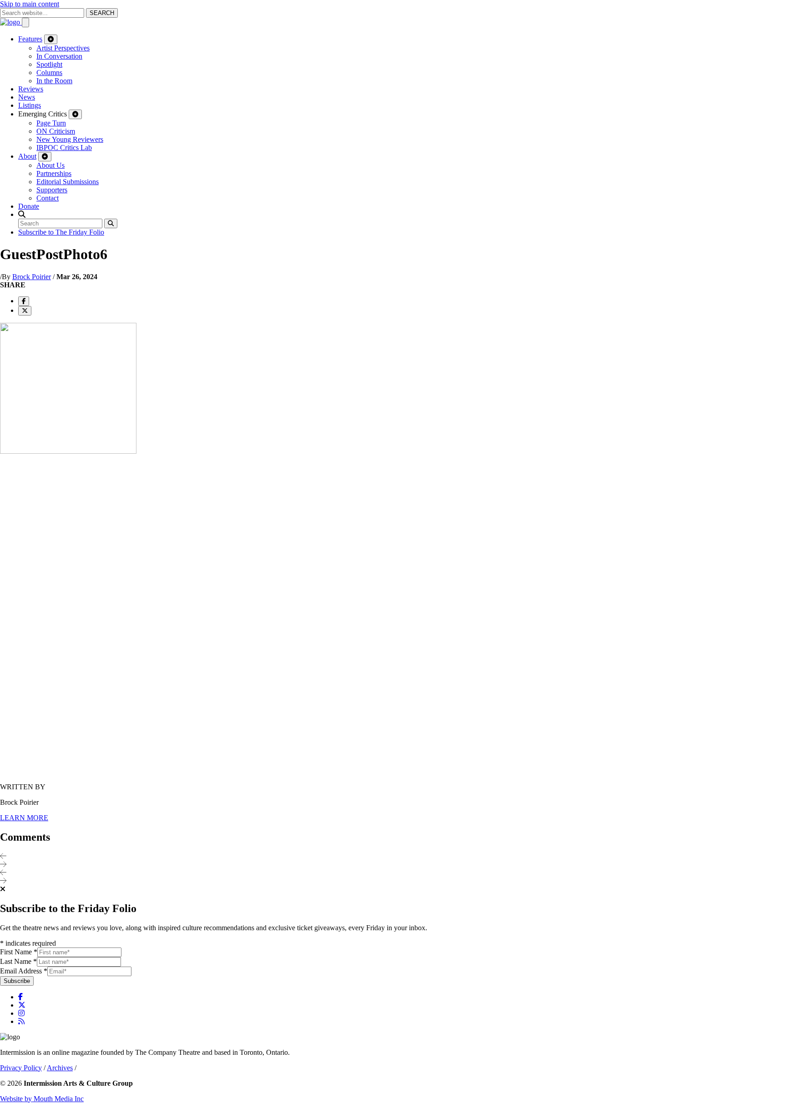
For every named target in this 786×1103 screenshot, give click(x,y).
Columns (49, 72)
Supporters (51, 190)
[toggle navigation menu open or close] (25, 22)
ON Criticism (55, 131)
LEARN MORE (24, 818)
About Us (50, 165)
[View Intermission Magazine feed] (21, 1021)
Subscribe (17, 981)
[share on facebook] (23, 301)
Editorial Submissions (67, 182)
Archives (60, 1068)
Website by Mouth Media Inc (42, 1099)
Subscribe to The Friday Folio (61, 232)
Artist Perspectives (63, 48)
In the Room (54, 81)
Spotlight (49, 64)
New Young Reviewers (69, 139)
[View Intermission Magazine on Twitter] (21, 1005)
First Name (18, 952)
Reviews (30, 89)
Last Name (18, 961)
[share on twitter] (24, 311)
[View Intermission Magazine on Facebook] (20, 997)
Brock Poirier (31, 277)
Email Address (23, 971)
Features (30, 39)
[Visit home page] (11, 22)
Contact (47, 198)
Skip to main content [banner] (29, 4)
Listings (29, 105)
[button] (21, 214)
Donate (28, 206)
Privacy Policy (21, 1068)
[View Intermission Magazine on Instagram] (21, 1013)
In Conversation (59, 56)
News (26, 97)
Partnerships (53, 173)
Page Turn (51, 123)
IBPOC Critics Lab (64, 147)
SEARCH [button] (102, 13)
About (27, 156)
